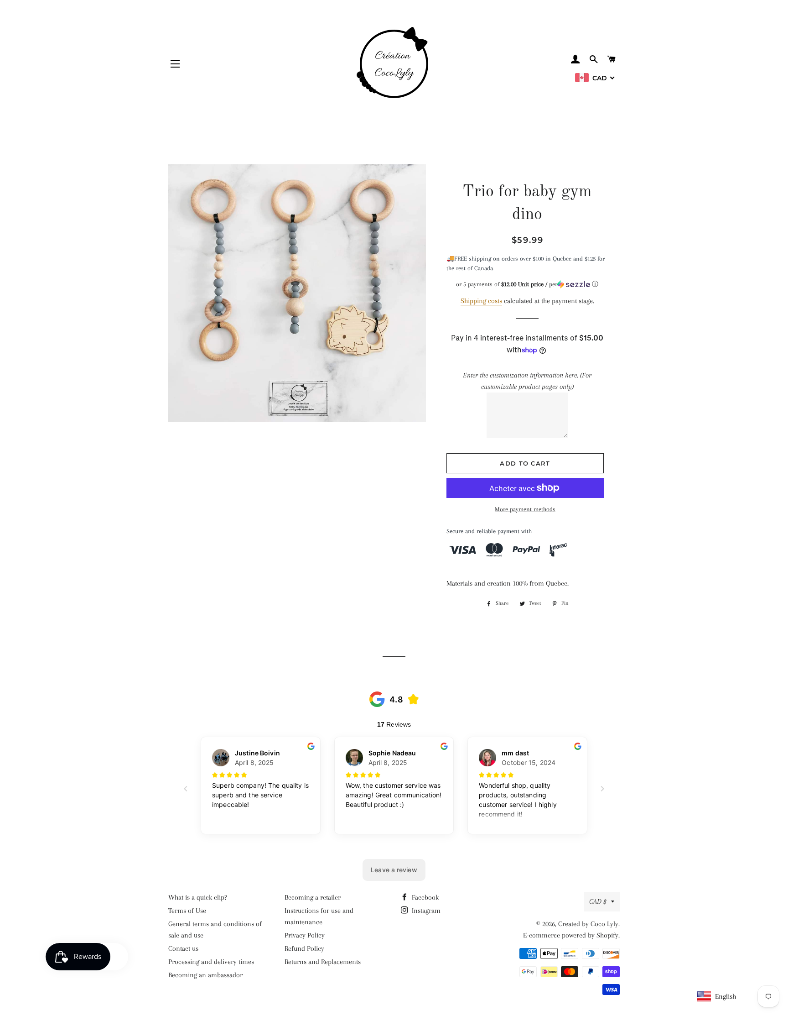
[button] (527, 284)
